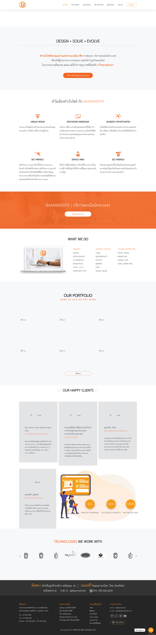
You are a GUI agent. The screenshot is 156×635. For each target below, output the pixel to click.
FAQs (91, 607)
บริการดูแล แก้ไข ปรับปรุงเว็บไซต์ (69, 620)
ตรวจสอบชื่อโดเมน (95, 623)
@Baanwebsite (78, 590)
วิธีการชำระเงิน (98, 4)
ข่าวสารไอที (93, 614)
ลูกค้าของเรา (110, 4)
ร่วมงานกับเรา (119, 622)
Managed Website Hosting (68, 617)
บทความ (120, 4)
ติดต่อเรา (131, 4)
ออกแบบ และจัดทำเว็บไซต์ (67, 607)
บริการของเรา (75, 4)
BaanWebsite (151, 634)
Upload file (93, 620)
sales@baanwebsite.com (124, 610)
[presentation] (20, 556)
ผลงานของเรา (87, 4)
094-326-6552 (41, 621)
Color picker (94, 617)
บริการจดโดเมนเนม (65, 614)
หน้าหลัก (65, 4)
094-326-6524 (82, 21)
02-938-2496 (27, 615)
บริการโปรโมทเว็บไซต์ (65, 610)
